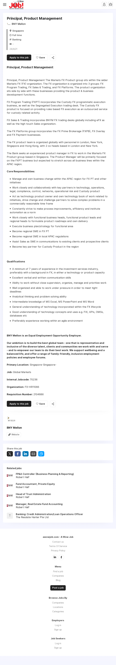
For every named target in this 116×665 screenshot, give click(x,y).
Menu (5, 4)
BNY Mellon (19, 23)
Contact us (58, 541)
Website (15, 434)
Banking (16, 39)
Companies (58, 575)
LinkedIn (54, 557)
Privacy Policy (58, 550)
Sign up (58, 629)
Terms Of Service (58, 546)
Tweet (10, 453)
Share (18, 453)
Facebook (61, 557)
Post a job (58, 587)
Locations (58, 607)
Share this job (53, 58)
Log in (58, 625)
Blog (58, 580)
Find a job (58, 571)
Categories (58, 611)
